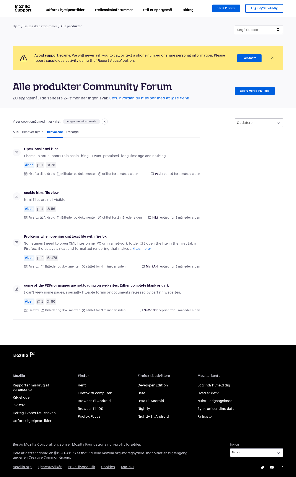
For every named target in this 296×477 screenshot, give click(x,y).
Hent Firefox (226, 8)
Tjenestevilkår (50, 467)
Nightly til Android (153, 416)
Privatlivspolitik (81, 467)
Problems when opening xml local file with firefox (65, 236)
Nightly (144, 409)
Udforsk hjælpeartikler (65, 10)
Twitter (19, 405)
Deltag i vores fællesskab (34, 413)
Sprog (234, 444)
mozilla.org (22, 467)
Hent (82, 385)
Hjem (16, 26)
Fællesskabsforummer (114, 10)
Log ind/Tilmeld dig (264, 8)
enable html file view (41, 193)
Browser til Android (94, 401)
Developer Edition (153, 385)
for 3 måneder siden (185, 266)
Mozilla (23, 355)
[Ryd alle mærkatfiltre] (105, 121)
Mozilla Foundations (89, 444)
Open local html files (41, 149)
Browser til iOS (90, 409)
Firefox (33, 266)
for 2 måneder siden (185, 217)
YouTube (272, 467)
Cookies (108, 467)
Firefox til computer (95, 393)
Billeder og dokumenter (78, 174)
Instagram (281, 467)
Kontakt (127, 467)
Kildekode (21, 397)
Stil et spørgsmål (157, 10)
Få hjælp (204, 416)
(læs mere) (142, 249)
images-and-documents (81, 121)
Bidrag (188, 10)
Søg (278, 29)
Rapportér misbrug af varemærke (31, 387)
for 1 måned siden (187, 174)
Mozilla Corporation (41, 444)
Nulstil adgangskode (214, 401)
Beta (141, 393)
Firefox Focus (89, 416)
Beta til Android (151, 401)
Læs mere (249, 58)
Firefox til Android (41, 174)
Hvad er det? (208, 393)
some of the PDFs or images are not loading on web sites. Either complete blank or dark (96, 285)
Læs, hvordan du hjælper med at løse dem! (149, 98)
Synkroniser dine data (215, 409)
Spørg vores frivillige (255, 91)
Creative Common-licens (49, 457)
